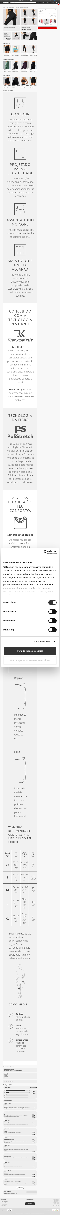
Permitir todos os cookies (30, 651)
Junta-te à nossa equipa (4, 1201)
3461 (29, 1090)
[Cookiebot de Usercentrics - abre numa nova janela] (44, 552)
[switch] (52, 611)
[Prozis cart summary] (56, 2)
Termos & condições (4, 1204)
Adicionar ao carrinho (47, 28)
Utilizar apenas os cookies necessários (30, 660)
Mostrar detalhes (42, 641)
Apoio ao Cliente (3, 1205)
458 (29, 1092)
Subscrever (8, 38)
